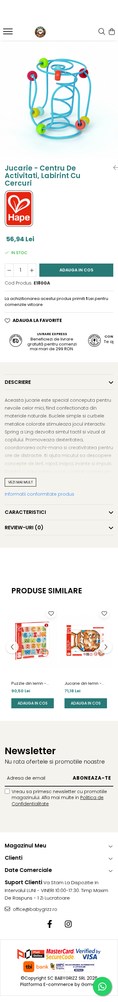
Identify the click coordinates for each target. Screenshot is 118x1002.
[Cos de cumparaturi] (111, 32)
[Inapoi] (113, 167)
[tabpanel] (59, 99)
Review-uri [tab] (24, 527)
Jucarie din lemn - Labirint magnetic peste (83, 683)
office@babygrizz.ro (34, 909)
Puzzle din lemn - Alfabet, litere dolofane (28, 683)
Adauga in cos (76, 270)
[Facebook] (49, 924)
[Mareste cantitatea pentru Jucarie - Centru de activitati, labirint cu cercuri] (32, 270)
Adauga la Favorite (37, 320)
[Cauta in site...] (101, 32)
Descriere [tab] (18, 382)
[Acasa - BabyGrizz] (40, 32)
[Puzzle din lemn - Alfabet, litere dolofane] (33, 641)
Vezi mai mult (20, 482)
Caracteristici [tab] (25, 512)
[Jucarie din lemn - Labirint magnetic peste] (86, 641)
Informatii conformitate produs (39, 494)
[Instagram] (68, 924)
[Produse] (8, 33)
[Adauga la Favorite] (51, 613)
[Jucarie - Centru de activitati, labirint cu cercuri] (59, 99)
